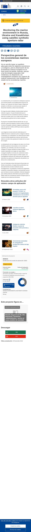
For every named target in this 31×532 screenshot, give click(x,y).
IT (14, 50)
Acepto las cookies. (15, 526)
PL (18, 50)
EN (5, 50)
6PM (4, 15)
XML (17, 332)
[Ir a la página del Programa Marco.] (15, 24)
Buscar (24, 6)
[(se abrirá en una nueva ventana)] (6, 5)
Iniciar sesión (18, 6)
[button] (21, 6)
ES (8, 50)
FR (11, 50)
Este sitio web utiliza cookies (8, 520)
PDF (17, 336)
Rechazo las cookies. (15, 529)
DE (2, 50)
